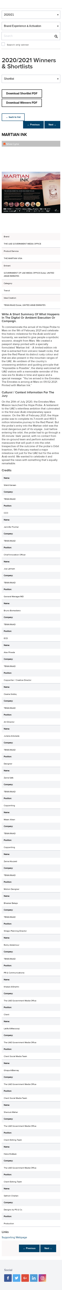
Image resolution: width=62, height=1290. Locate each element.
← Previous (33, 124)
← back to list (13, 117)
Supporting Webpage (14, 1237)
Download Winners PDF (21, 102)
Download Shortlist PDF (22, 93)
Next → (52, 124)
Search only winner (18, 44)
